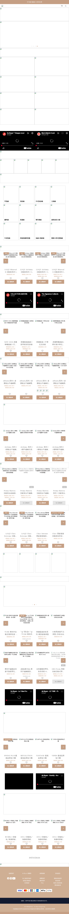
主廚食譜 (26, 883)
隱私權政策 (58, 885)
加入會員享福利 (26, 878)
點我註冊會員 (27, 880)
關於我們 (42, 880)
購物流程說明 (58, 878)
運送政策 (57, 880)
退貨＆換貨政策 (57, 883)
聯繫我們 (42, 878)
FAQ (42, 883)
